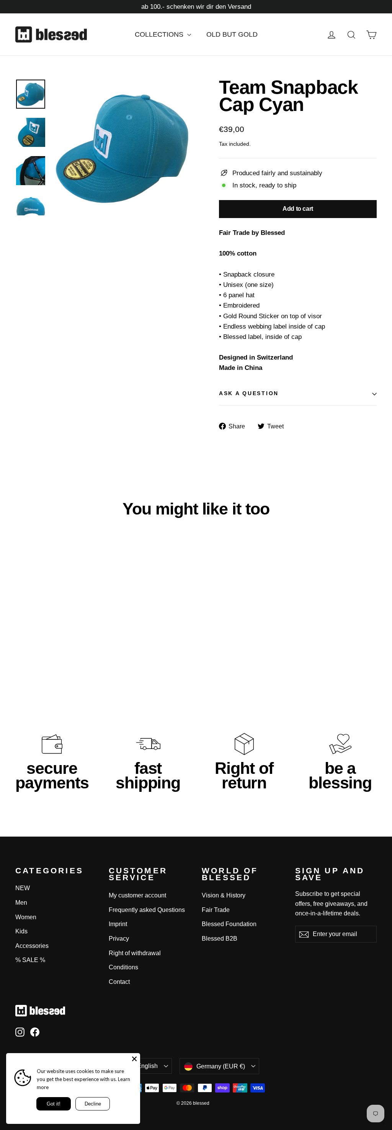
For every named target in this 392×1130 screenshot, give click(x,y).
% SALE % (30, 960)
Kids (21, 931)
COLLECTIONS (160, 34)
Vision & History (223, 895)
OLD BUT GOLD (232, 34)
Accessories (32, 946)
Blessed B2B (219, 938)
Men (21, 902)
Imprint (118, 924)
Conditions (123, 967)
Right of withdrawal (135, 953)
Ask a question (249, 393)
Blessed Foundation (229, 924)
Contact (119, 982)
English (147, 1066)
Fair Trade (216, 910)
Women (25, 917)
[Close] (134, 1059)
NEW (22, 888)
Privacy (119, 938)
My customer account (137, 895)
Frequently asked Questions (147, 910)
